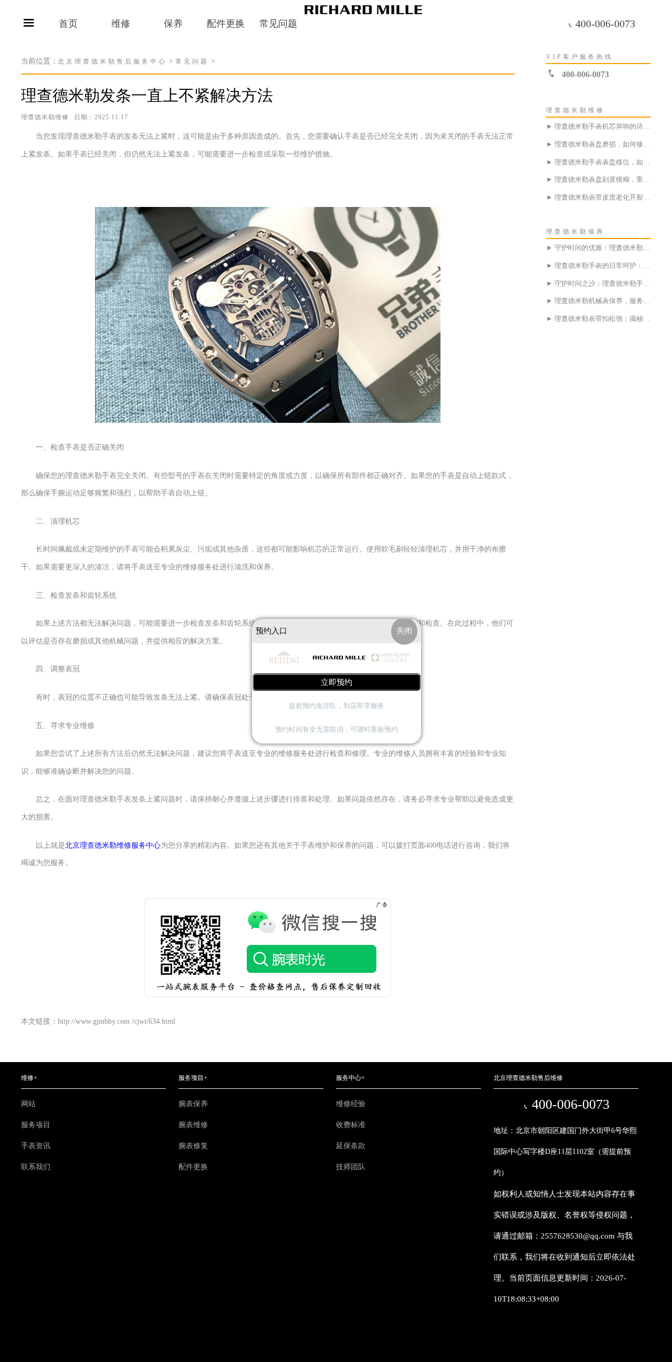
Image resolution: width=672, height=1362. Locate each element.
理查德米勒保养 (575, 231)
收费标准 (350, 1125)
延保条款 (350, 1146)
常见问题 (278, 23)
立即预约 (336, 682)
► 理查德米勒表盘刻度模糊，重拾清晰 (598, 179)
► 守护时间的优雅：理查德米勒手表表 (598, 248)
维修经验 (350, 1104)
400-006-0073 (601, 23)
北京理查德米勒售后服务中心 (112, 61)
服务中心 (350, 1078)
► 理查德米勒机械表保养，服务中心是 (598, 301)
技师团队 (350, 1167)
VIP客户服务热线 (579, 56)
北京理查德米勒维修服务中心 (113, 845)
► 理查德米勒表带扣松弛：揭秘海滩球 (598, 319)
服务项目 (35, 1125)
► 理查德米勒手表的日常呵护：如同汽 (598, 265)
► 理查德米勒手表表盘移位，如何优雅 (598, 162)
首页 (68, 23)
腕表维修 (193, 1125)
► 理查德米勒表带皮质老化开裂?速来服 (598, 197)
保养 (173, 23)
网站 (28, 1104)
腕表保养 (193, 1104)
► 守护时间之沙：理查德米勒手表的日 (598, 283)
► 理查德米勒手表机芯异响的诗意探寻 (598, 126)
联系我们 (35, 1167)
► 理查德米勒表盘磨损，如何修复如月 (598, 144)
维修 (120, 23)
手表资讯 (35, 1146)
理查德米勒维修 (45, 117)
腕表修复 (193, 1146)
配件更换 (226, 23)
